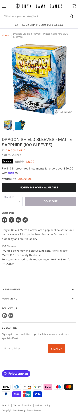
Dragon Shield (16, 150)
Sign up (56, 348)
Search (5, 405)
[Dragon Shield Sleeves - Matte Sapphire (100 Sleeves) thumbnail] (8, 125)
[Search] (71, 16)
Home (5, 35)
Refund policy (42, 405)
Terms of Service (22, 405)
